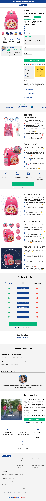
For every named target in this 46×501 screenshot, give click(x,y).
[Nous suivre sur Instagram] (5, 484)
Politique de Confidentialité (37, 463)
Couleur (25, 47)
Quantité (26, 53)
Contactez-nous (20, 465)
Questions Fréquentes (21, 460)
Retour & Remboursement (37, 460)
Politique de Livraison (36, 458)
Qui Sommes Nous (20, 458)
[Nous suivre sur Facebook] (2, 484)
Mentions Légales (35, 467)
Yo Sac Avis (19, 467)
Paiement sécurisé (20, 463)
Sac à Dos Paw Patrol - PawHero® (34, 13)
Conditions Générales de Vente (38, 465)
